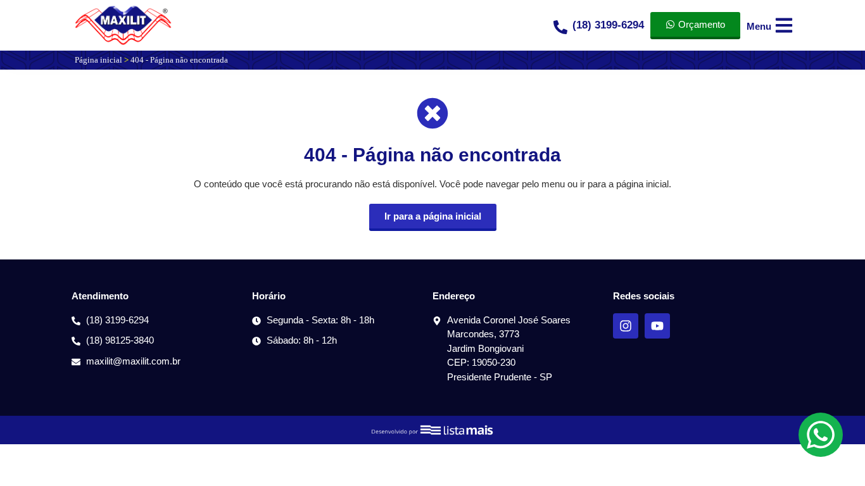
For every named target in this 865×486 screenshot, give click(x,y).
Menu (759, 26)
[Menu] (783, 25)
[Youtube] (657, 326)
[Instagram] (625, 326)
